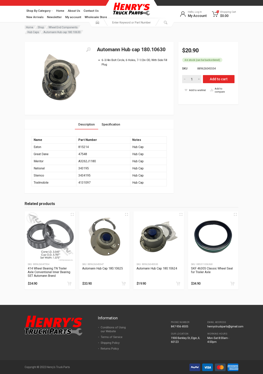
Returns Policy (110, 348)
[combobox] (131, 22)
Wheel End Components (63, 27)
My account (73, 17)
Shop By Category (38, 11)
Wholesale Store (96, 17)
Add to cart (219, 79)
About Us (74, 11)
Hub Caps (33, 32)
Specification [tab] (111, 124)
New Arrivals (35, 17)
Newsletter (54, 17)
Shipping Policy (110, 343)
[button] (69, 283)
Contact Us (91, 11)
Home (60, 11)
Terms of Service (111, 337)
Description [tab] (86, 124)
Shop (41, 27)
